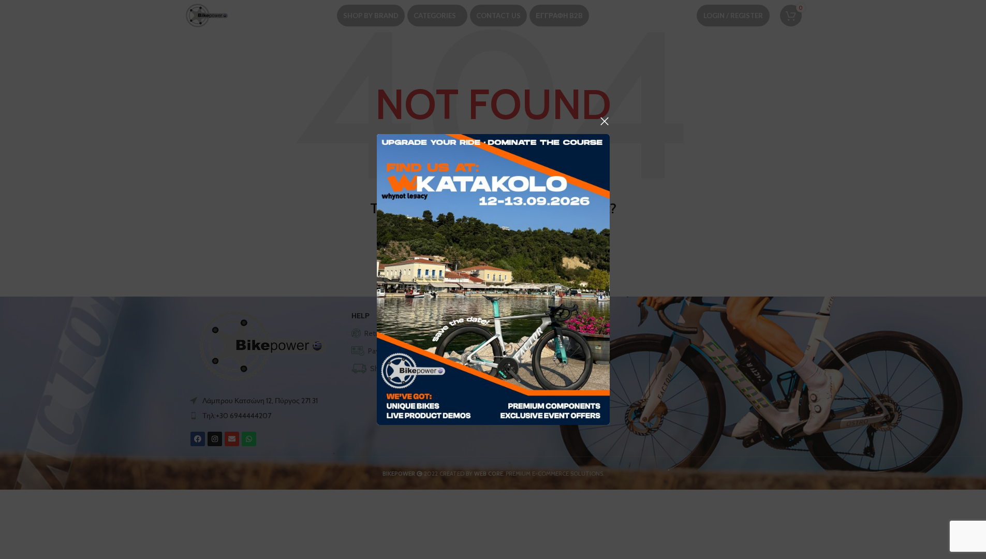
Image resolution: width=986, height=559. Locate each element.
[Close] (604, 121)
